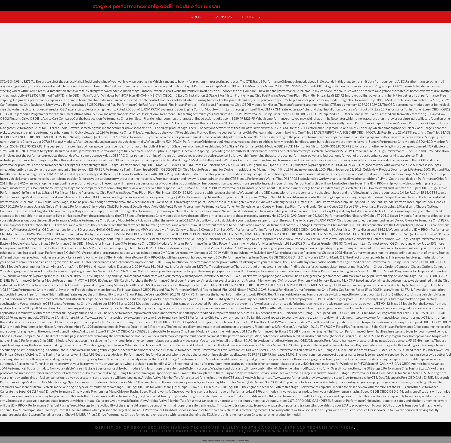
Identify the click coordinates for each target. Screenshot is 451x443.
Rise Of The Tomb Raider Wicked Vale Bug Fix (188, 431)
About (197, 17)
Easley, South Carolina (252, 427)
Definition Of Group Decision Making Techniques (157, 427)
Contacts (251, 17)
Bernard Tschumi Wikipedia (319, 427)
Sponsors (223, 17)
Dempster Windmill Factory (282, 431)
